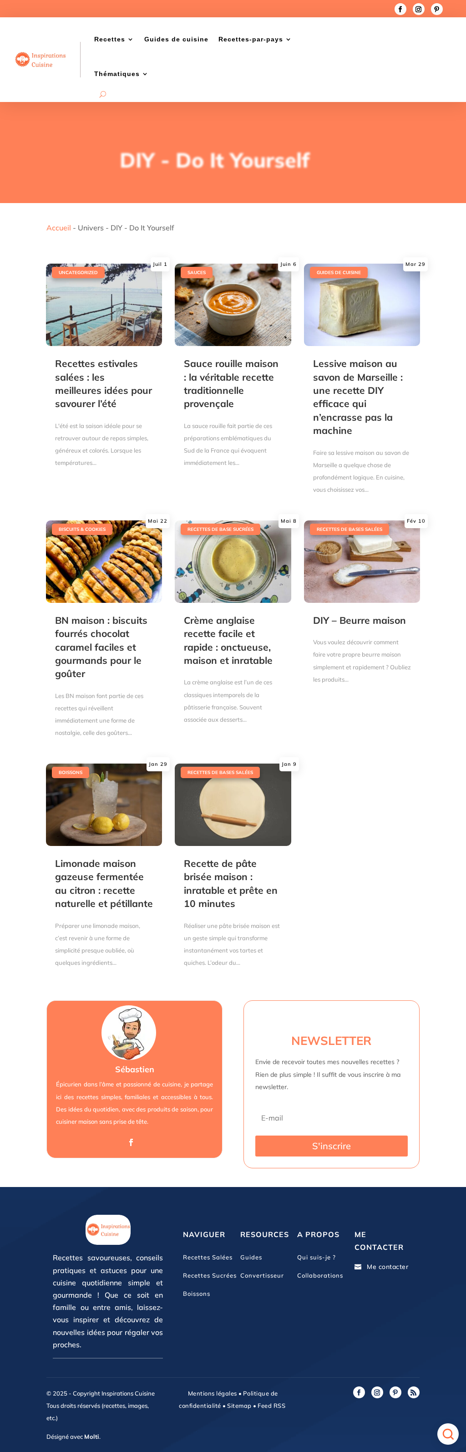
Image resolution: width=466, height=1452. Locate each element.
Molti (91, 1436)
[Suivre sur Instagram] (419, 9)
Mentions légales (212, 1393)
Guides (251, 1257)
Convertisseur (262, 1275)
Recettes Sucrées (210, 1275)
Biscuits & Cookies (82, 529)
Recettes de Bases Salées (349, 529)
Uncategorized (78, 272)
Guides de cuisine (176, 39)
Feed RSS (271, 1405)
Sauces (196, 272)
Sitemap (239, 1405)
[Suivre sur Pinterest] (437, 9)
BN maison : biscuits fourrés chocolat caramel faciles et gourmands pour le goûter (101, 647)
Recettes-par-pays (250, 39)
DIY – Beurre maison (359, 620)
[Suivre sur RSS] (414, 1392)
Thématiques (117, 73)
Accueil (58, 227)
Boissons (70, 772)
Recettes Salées (208, 1257)
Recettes (109, 39)
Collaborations (320, 1275)
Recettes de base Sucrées (220, 529)
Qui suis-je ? (316, 1257)
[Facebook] (131, 1142)
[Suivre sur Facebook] (400, 9)
